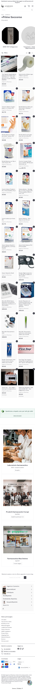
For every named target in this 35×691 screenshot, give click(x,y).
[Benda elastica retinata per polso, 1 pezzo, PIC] (9, 129)
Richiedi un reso (5, 623)
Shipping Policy (5, 635)
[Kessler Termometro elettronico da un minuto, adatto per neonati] (9, 354)
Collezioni (7, 14)
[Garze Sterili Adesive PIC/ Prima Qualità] (26, 239)
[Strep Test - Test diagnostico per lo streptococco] (9, 382)
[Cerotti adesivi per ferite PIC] (9, 213)
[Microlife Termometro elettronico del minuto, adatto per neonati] (26, 326)
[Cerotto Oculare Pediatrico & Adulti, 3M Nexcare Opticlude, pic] (26, 156)
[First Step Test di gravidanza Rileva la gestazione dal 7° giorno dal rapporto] (26, 354)
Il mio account (4, 641)
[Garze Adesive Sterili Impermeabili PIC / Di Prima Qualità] (9, 240)
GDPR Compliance (5, 631)
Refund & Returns (5, 637)
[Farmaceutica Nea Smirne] (17, 539)
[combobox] (17, 9)
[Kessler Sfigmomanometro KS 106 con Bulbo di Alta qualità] (26, 268)
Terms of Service (5, 629)
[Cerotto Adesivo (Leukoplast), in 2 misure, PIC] (9, 101)
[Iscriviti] (25, 577)
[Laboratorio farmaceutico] (17, 446)
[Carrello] (29, 6)
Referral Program (5, 625)
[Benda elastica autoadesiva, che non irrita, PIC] (26, 129)
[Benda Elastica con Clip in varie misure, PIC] (9, 155)
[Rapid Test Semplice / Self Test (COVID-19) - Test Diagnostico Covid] (26, 383)
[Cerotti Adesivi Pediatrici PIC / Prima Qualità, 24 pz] (9, 183)
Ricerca (3, 639)
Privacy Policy (4, 633)
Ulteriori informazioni (17, 415)
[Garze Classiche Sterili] (9, 266)
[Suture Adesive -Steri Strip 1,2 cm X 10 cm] (26, 213)
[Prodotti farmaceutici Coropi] (17, 492)
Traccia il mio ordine (6, 621)
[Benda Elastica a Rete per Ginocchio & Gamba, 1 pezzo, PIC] (26, 101)
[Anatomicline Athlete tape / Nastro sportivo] (26, 68)
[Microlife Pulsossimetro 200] (9, 326)
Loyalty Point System (6, 627)
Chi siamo (3, 619)
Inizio (2, 14)
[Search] (32, 9)
